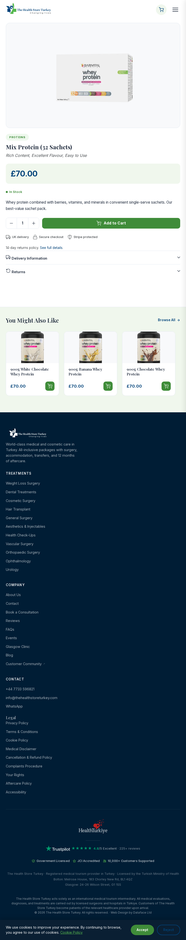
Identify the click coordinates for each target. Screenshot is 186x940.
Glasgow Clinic (18, 647)
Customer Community (24, 664)
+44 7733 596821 (20, 689)
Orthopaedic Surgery (23, 552)
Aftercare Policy (19, 783)
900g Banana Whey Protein (85, 371)
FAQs (10, 629)
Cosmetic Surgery (20, 501)
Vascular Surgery (19, 544)
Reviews (13, 621)
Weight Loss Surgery (23, 483)
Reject (168, 930)
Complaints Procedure (24, 766)
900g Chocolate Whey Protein (146, 371)
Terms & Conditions (22, 732)
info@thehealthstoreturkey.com (31, 698)
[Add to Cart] (49, 386)
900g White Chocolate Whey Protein (29, 371)
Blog (9, 655)
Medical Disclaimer (21, 749)
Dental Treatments (21, 492)
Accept (142, 930)
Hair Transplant (18, 509)
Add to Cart (115, 223)
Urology (12, 569)
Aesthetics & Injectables (25, 526)
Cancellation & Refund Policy (29, 757)
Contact (12, 603)
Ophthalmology (18, 561)
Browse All (166, 320)
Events (11, 638)
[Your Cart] (161, 9)
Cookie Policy (17, 740)
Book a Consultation (22, 612)
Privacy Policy (17, 723)
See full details (51, 248)
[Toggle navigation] (175, 10)
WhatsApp (14, 706)
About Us (13, 595)
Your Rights (15, 775)
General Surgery (19, 518)
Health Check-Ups (21, 535)
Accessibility (16, 792)
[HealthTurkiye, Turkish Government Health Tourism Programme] (93, 827)
